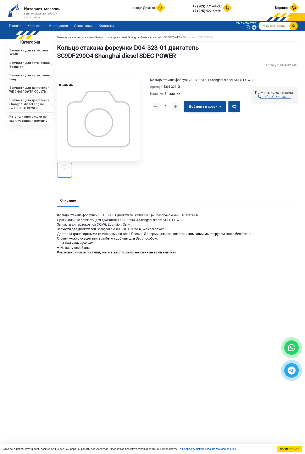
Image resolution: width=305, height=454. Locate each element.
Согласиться (289, 449)
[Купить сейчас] (234, 106)
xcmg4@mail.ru (144, 8)
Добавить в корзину (205, 106)
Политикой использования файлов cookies (209, 448)
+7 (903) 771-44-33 (276, 97)
